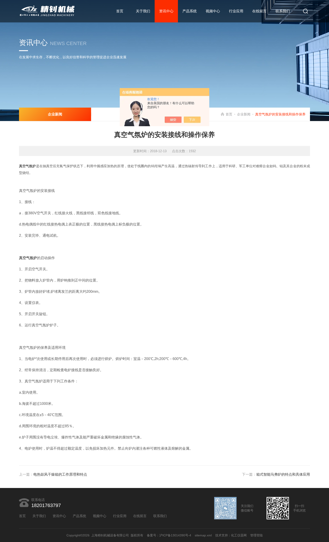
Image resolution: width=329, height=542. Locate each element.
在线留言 (259, 11)
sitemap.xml (203, 535)
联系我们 (283, 11)
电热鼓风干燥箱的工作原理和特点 (60, 474)
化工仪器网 (239, 535)
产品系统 (189, 11)
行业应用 (236, 11)
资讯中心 (166, 11)
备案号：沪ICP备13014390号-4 (169, 535)
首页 (119, 11)
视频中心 (213, 11)
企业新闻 (243, 114)
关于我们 (143, 11)
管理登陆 (256, 535)
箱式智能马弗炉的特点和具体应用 (283, 474)
